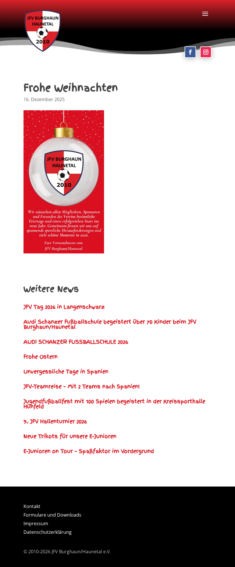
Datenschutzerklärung (47, 532)
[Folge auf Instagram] (205, 52)
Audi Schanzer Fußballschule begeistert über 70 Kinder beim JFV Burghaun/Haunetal (109, 324)
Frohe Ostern (40, 357)
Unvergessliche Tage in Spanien (65, 371)
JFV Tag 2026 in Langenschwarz (64, 307)
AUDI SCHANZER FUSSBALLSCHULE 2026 (75, 342)
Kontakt (31, 506)
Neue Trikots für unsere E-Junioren (69, 436)
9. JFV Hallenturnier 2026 (55, 421)
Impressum (35, 524)
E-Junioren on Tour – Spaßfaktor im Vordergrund (88, 451)
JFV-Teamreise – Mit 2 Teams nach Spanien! (81, 386)
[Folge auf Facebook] (190, 52)
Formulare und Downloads (52, 515)
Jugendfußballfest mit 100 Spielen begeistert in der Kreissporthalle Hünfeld (114, 403)
